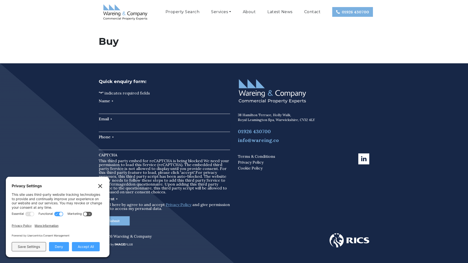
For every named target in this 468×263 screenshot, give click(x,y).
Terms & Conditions (256, 156)
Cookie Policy (250, 168)
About (249, 11)
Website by (116, 244)
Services (219, 11)
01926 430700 (355, 11)
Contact (312, 11)
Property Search (183, 11)
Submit (114, 221)
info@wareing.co (258, 140)
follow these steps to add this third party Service (174, 180)
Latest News (279, 11)
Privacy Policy (178, 204)
